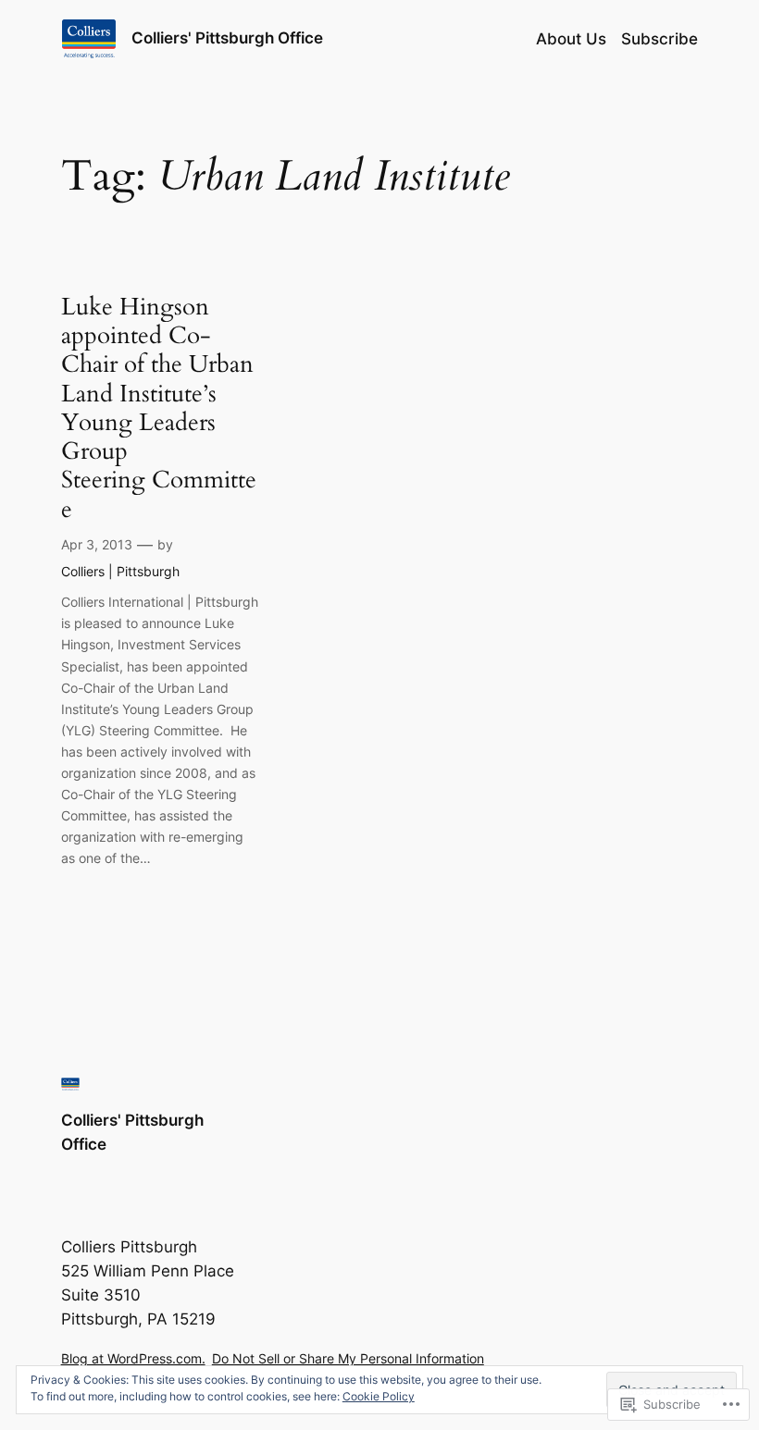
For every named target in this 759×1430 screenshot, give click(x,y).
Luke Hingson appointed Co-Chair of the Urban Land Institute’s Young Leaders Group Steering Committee (158, 408)
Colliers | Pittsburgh (120, 571)
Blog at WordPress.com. (133, 1358)
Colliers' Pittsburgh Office (227, 38)
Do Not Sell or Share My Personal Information (348, 1358)
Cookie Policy (378, 1396)
